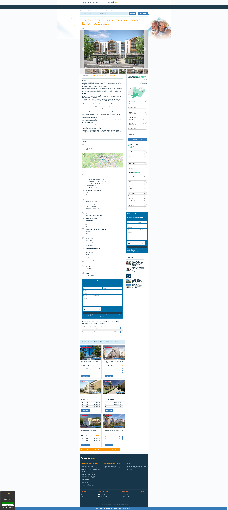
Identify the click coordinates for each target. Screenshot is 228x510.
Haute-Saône (131, 161)
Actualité (83, 491)
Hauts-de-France (136, 193)
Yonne (129, 165)
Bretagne (136, 181)
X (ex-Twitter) (103, 496)
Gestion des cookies (126, 496)
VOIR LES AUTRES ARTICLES (139, 289)
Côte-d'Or (136, 151)
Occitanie (136, 203)
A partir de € (118, 402)
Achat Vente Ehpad (128, 7)
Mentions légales (125, 494)
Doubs (136, 153)
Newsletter (95, 2)
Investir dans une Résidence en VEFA (89, 467)
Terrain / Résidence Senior (141, 7)
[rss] (85, 3)
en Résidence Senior (113, 467)
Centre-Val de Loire (136, 183)
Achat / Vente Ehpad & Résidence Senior (90, 484)
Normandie (136, 198)
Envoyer (102, 312)
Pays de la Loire (136, 205)
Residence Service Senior (86, 7)
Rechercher (132, 13)
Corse (129, 186)
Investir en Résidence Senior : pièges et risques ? (138, 466)
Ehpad (95, 7)
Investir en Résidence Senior (87, 472)
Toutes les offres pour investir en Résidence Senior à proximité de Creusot (100, 449)
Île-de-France (136, 195)
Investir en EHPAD (85, 479)
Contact (89, 2)
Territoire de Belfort (132, 168)
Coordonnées (92, 75)
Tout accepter (8, 503)
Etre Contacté (143, 13)
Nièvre (129, 158)
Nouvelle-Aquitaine (136, 200)
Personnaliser (8, 505)
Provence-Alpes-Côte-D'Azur (136, 207)
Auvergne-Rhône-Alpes (136, 176)
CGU (123, 498)
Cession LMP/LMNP (85, 482)
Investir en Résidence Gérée (87, 466)
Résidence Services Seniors (110, 466)
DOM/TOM (136, 188)
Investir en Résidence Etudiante (88, 474)
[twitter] (83, 3)
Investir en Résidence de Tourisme (88, 476)
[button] (102, 159)
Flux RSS (83, 496)
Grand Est (136, 191)
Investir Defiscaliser (105, 7)
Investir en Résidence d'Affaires (88, 477)
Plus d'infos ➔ (86, 376)
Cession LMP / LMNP (116, 7)
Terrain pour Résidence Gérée (87, 485)
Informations (100, 75)
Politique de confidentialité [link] (8, 507)
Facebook (102, 494)
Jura (136, 156)
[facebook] (81, 3)
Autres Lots (112, 75)
